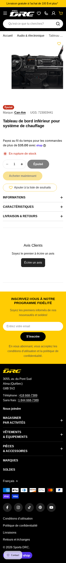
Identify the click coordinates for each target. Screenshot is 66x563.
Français (8, 481)
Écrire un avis (33, 262)
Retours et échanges (16, 539)
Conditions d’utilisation (18, 518)
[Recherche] (58, 24)
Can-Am (20, 112)
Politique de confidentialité (20, 525)
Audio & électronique (30, 35)
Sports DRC (21, 547)
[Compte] (53, 13)
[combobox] (33, 23)
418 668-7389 (28, 395)
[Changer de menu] (5, 13)
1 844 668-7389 (28, 400)
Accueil (8, 35)
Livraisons (9, 532)
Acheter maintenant (22, 175)
